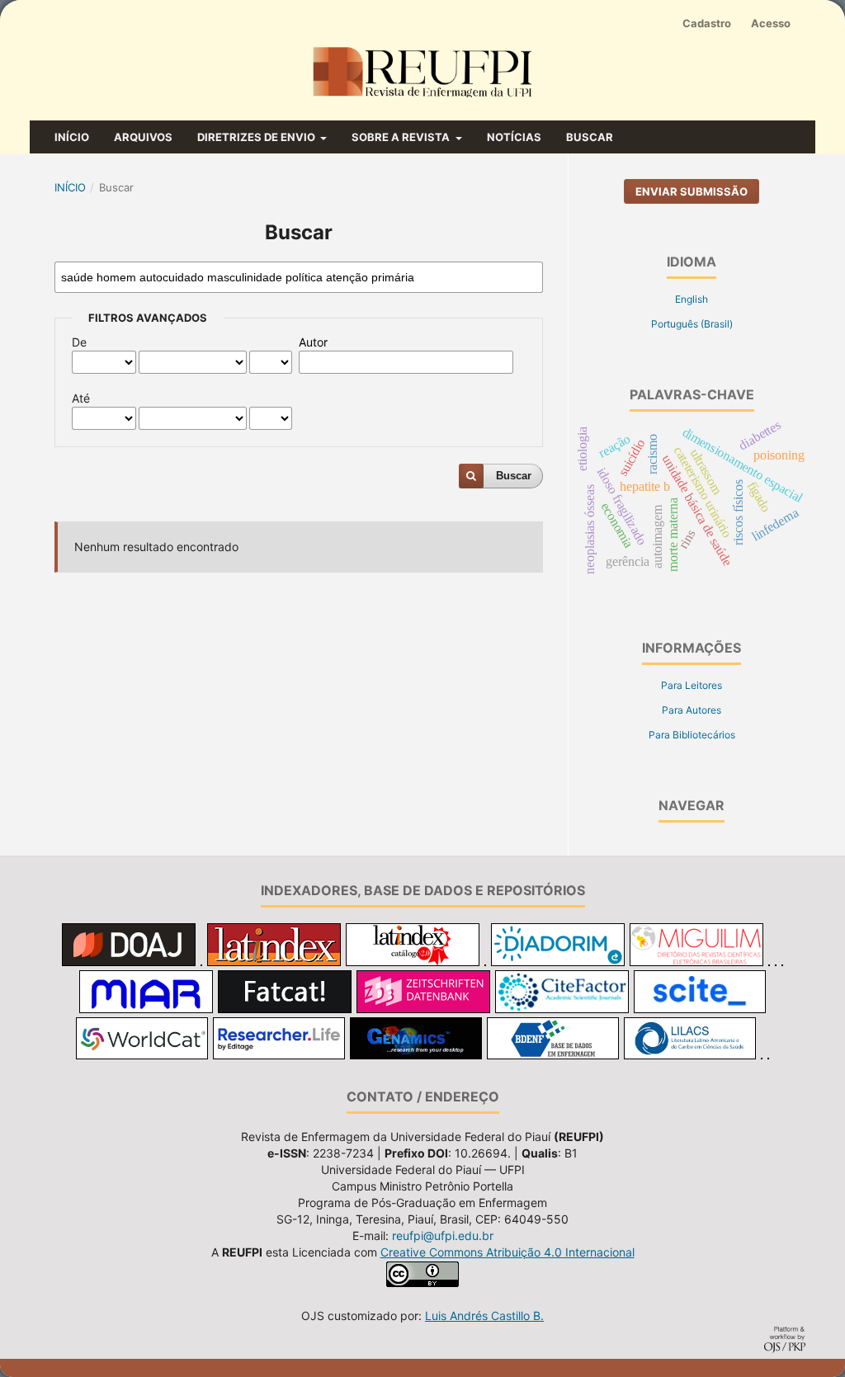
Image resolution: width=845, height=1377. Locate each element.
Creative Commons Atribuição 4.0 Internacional (507, 1252)
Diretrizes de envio (257, 137)
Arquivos (143, 137)
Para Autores (691, 710)
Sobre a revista (402, 137)
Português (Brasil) (692, 324)
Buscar (589, 137)
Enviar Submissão (691, 191)
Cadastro (706, 23)
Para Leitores (691, 685)
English (691, 299)
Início (71, 137)
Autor (313, 342)
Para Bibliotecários (692, 735)
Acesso (771, 23)
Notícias (514, 137)
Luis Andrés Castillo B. (484, 1316)
